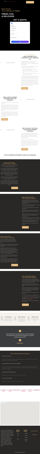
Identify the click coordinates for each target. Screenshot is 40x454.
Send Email (34, 434)
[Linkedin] (34, 441)
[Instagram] (38, 439)
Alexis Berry (20, 343)
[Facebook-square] (31, 439)
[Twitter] (34, 439)
